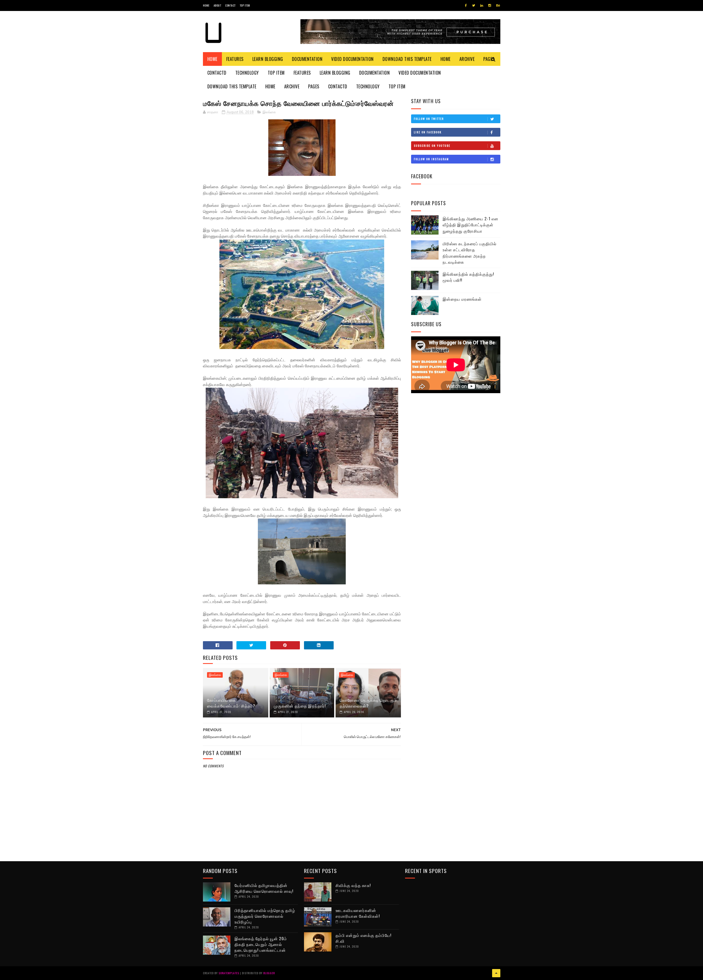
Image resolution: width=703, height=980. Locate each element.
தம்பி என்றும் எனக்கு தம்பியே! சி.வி (363, 938)
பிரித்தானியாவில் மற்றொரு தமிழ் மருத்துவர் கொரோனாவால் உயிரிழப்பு (265, 916)
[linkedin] (481, 5)
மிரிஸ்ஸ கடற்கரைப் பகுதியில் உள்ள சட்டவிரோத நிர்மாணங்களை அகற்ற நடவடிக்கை (469, 252)
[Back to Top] (496, 973)
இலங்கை (269, 112)
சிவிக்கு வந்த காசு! (353, 885)
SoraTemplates (229, 973)
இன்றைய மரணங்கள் (462, 299)
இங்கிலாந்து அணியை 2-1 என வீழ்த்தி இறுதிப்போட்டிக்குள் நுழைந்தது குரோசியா (470, 224)
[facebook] (466, 5)
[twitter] (473, 5)
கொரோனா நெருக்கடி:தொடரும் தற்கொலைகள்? (368, 703)
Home (206, 5)
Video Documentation (352, 59)
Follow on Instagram (431, 159)
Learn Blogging (267, 59)
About (217, 5)
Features (235, 59)
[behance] (498, 5)
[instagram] (489, 5)
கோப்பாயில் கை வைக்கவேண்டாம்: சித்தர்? (231, 703)
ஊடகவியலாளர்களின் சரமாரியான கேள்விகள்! (358, 913)
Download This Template (407, 59)
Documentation (307, 59)
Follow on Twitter (429, 119)
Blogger (269, 973)
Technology (247, 72)
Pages (313, 86)
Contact (230, 5)
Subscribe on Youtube (432, 145)
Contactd (217, 72)
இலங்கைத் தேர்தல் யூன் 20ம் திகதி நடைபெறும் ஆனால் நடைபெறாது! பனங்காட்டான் (261, 944)
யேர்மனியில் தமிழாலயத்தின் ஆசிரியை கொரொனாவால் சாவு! (264, 888)
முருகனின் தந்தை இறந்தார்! (300, 706)
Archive (467, 59)
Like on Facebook (428, 132)
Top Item (245, 5)
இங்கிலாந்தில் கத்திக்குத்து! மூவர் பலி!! (468, 277)
